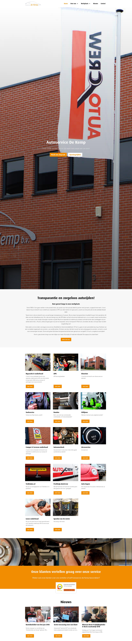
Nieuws (95, 4)
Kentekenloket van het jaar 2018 (94, 625)
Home (66, 4)
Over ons (73, 4)
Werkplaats (84, 4)
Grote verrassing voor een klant (37, 625)
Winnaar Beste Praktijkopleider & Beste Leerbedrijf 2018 (65, 626)
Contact (103, 4)
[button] (26, 621)
